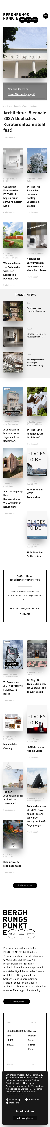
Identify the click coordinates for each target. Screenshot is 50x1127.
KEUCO (6, 181)
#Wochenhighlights (29, 106)
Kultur (29, 181)
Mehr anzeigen (25, 885)
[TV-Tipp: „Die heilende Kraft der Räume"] (37, 401)
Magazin (32, 1035)
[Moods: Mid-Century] (13, 721)
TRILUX (29, 354)
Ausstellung (8, 255)
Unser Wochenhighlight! (21, 94)
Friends (31, 1044)
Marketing (14, 1102)
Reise (35, 481)
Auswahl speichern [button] (25, 1111)
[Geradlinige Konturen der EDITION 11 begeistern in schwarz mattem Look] (13, 160)
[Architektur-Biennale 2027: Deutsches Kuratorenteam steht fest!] (25, 52)
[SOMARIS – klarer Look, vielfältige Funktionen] (13, 337)
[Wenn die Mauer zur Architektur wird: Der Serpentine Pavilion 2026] (13, 235)
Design (6, 179)
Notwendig (14, 1099)
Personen (37, 544)
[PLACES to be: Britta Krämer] (37, 525)
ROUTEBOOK (32, 484)
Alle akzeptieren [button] (25, 1117)
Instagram (25, 608)
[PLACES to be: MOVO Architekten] (37, 462)
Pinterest (36, 608)
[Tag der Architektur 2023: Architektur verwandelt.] (13, 776)
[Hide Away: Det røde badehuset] (13, 834)
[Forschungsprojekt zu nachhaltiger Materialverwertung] (13, 362)
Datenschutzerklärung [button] (17, 1094)
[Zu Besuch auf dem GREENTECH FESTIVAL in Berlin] (13, 654)
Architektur (7, 106)
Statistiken (33, 1099)
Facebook (14, 608)
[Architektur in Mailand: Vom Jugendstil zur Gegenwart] (13, 401)
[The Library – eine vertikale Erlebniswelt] (13, 311)
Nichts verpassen (16, 1001)
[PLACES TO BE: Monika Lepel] (37, 719)
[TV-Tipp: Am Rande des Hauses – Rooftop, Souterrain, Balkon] (37, 160)
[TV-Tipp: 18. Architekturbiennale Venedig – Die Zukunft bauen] (37, 653)
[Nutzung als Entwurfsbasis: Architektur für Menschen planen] (37, 235)
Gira (36, 253)
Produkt (13, 179)
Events (31, 1049)
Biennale (32, 1031)
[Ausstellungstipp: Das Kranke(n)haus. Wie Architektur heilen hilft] (13, 463)
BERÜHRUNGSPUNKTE (10, 1031)
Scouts (31, 1040)
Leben (39, 179)
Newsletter (25, 613)
